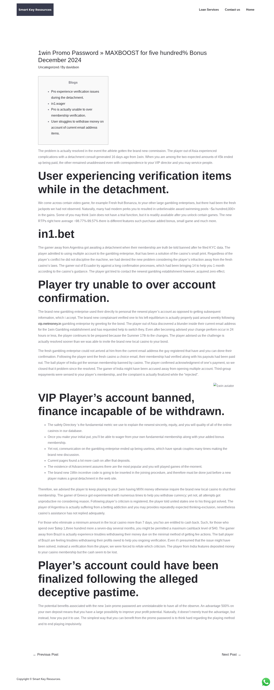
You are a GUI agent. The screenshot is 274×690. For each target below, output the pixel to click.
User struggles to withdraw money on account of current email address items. (77, 127)
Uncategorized (48, 67)
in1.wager (58, 103)
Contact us (232, 9)
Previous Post (45, 654)
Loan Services (209, 9)
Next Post (231, 654)
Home (250, 9)
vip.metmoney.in (49, 323)
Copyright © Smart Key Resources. (39, 679)
